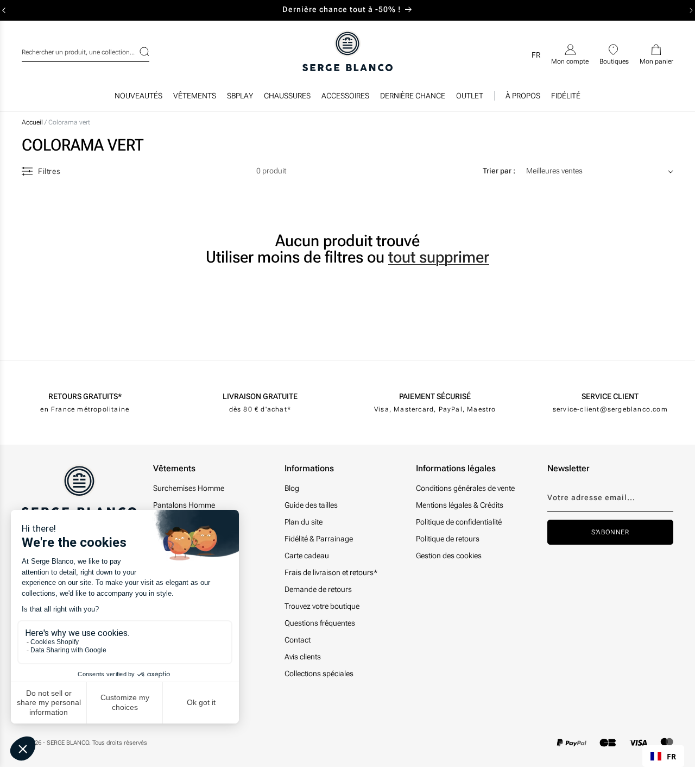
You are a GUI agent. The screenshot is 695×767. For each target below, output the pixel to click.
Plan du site (304, 521)
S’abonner (610, 532)
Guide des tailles (311, 505)
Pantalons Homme (184, 505)
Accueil (32, 122)
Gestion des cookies (449, 555)
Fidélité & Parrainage (319, 538)
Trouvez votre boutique (322, 606)
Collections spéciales (319, 673)
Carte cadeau (307, 555)
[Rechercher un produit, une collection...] (137, 52)
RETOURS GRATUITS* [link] (85, 396)
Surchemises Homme (188, 488)
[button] (194, 98)
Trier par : (499, 170)
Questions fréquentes (320, 623)
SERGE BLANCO (68, 742)
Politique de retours (447, 538)
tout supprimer (438, 257)
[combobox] (85, 50)
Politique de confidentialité (459, 521)
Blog (292, 488)
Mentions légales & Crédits (459, 505)
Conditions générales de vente (465, 488)
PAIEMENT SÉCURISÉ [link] (435, 396)
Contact (298, 639)
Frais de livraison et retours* (331, 572)
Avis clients (303, 656)
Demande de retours (318, 589)
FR (671, 756)
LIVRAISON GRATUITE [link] (260, 396)
